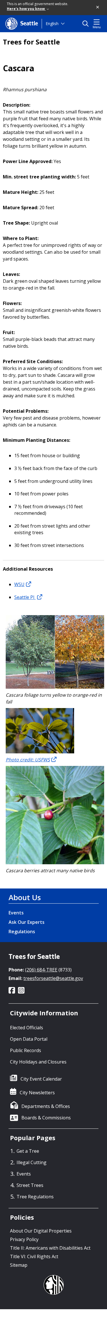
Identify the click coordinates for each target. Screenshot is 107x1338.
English (52, 23)
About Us (25, 897)
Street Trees (30, 1185)
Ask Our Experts (27, 922)
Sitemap (18, 1265)
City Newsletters (37, 1092)
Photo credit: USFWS (28, 760)
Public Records (25, 1050)
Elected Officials (26, 1027)
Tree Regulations (35, 1196)
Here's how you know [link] (26, 8)
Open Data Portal (28, 1039)
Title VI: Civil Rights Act (34, 1256)
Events (16, 913)
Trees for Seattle (31, 42)
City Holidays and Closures (38, 1062)
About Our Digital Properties (41, 1231)
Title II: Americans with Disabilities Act (50, 1248)
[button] (97, 7)
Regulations (22, 931)
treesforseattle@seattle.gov (53, 978)
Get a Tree (28, 1151)
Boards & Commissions (46, 1118)
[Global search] (87, 23)
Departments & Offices (45, 1106)
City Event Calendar (41, 1079)
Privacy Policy (24, 1239)
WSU (19, 584)
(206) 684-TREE (41, 970)
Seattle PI (25, 597)
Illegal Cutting (32, 1162)
